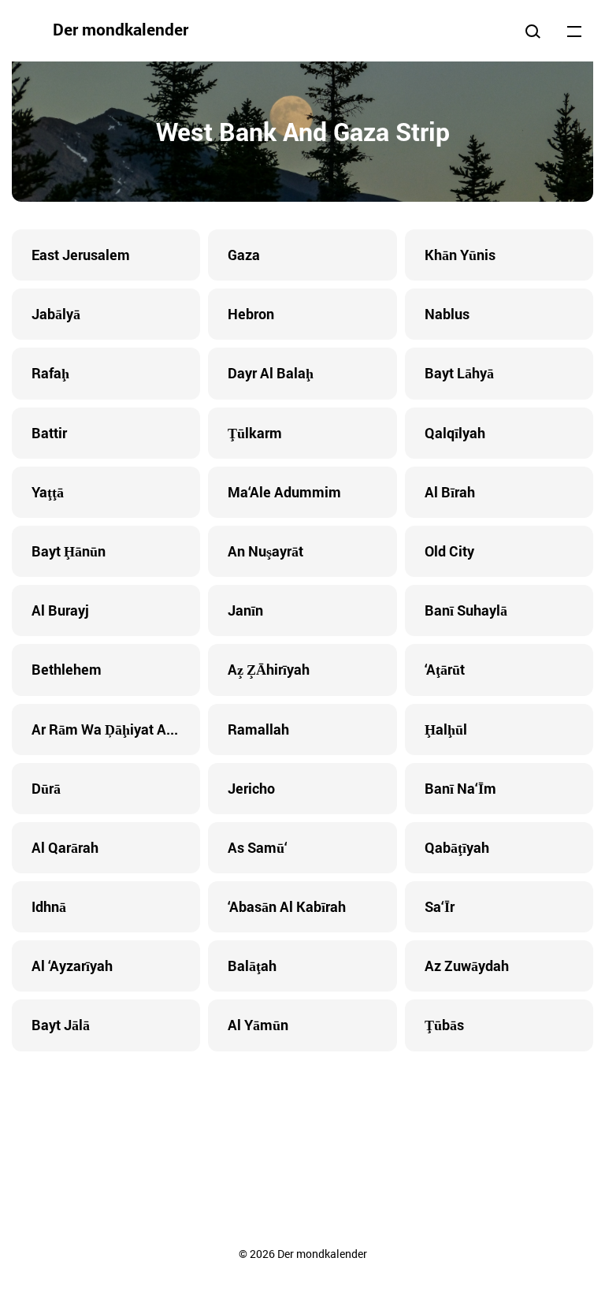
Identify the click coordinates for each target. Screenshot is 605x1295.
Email (397, 1110)
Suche (532, 31)
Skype (271, 1110)
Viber (302, 1110)
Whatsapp (365, 1110)
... (574, 31)
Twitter (239, 1110)
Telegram (334, 1110)
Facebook (208, 1110)
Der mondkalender (120, 29)
